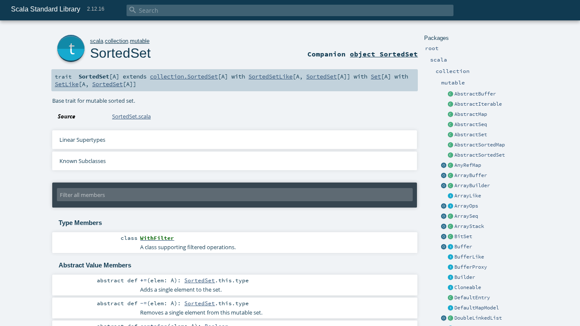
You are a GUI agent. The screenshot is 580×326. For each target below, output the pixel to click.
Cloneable (467, 287)
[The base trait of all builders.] (450, 277)
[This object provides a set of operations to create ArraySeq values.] (443, 216)
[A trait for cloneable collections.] (450, 287)
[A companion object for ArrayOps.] (443, 206)
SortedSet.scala (131, 116)
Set (376, 76)
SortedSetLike (270, 76)
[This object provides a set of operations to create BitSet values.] (443, 236)
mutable (139, 41)
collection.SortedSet (184, 76)
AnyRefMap (467, 165)
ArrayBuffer (470, 175)
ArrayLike (467, 196)
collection (116, 41)
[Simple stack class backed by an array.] (450, 226)
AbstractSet (470, 135)
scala (96, 41)
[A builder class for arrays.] (450, 186)
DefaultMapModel (476, 308)
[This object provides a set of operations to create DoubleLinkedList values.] (443, 318)
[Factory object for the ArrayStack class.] (443, 226)
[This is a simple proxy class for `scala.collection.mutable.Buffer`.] (450, 267)
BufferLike (469, 257)
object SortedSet (384, 54)
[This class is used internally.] (450, 308)
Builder (464, 277)
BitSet (463, 236)
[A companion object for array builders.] (443, 186)
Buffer (463, 247)
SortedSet (120, 53)
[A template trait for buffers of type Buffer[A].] (450, 257)
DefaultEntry (472, 298)
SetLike (67, 84)
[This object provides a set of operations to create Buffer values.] (443, 247)
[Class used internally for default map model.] (450, 298)
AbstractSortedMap (479, 145)
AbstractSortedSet (479, 155)
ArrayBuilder (472, 185)
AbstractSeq (470, 124)
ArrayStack (469, 226)
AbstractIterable (478, 104)
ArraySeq (466, 216)
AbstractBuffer (475, 94)
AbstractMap (470, 114)
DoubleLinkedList (478, 318)
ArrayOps (466, 206)
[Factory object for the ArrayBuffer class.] (443, 175)
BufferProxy (470, 267)
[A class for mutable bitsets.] (450, 236)
